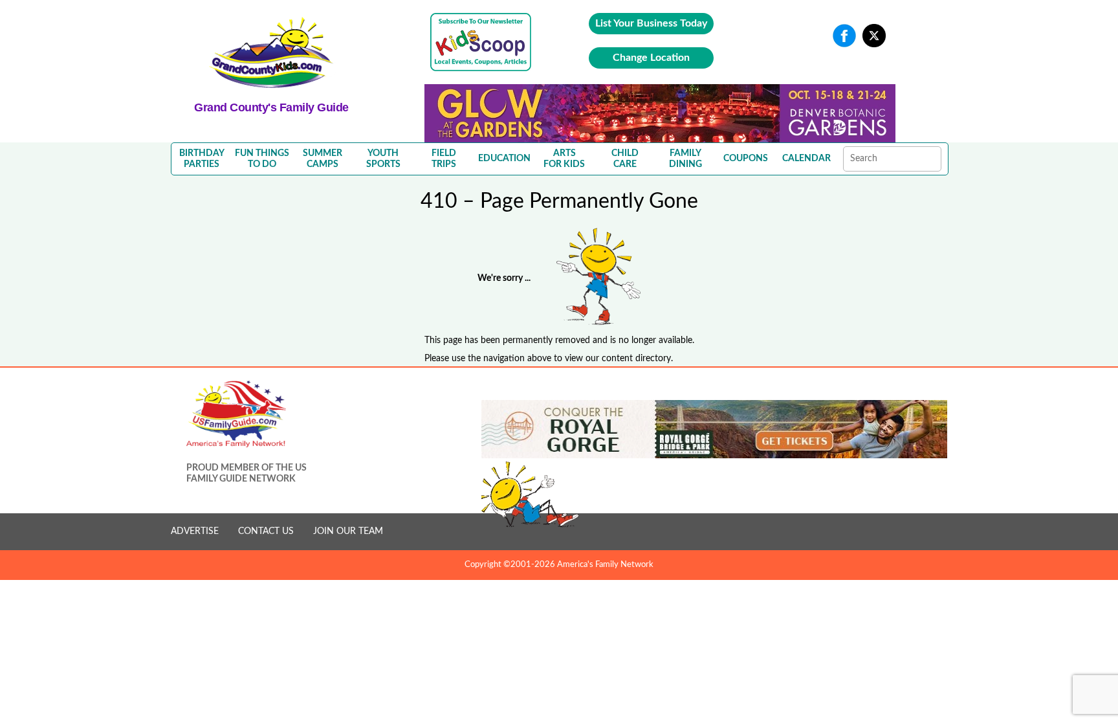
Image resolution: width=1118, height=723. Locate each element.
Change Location (651, 57)
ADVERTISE (195, 531)
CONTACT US (266, 531)
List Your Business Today (651, 23)
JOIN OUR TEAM (348, 531)
